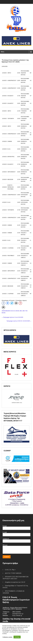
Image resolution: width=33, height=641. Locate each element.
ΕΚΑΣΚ (17, 310)
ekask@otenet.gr (17, 613)
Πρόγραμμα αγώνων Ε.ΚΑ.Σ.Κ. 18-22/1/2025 (19, 321)
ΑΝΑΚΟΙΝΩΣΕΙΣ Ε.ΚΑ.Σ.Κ (8, 310)
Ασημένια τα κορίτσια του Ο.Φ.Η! (15, 582)
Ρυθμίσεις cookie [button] (7, 637)
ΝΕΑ (21, 310)
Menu (2, 52)
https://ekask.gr (17, 615)
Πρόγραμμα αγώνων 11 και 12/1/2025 (12, 317)
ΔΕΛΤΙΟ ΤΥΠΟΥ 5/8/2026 (13, 573)
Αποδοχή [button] (17, 637)
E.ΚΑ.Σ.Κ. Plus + (10, 569)
